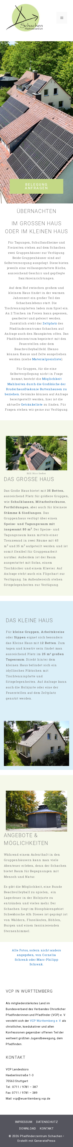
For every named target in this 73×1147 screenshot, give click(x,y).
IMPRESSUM (23, 1122)
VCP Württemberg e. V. (45, 1020)
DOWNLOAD (27, 1128)
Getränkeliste (32, 404)
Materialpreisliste (46, 359)
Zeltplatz (50, 323)
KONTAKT (47, 1128)
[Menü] (61, 18)
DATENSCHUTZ (47, 1122)
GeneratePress (45, 1141)
